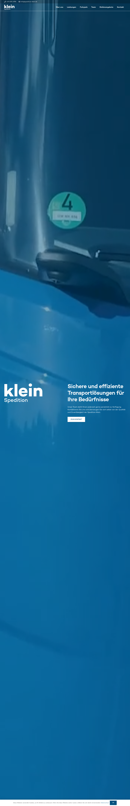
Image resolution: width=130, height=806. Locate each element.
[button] (77, 7)
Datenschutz (105, 803)
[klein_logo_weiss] (9, 7)
